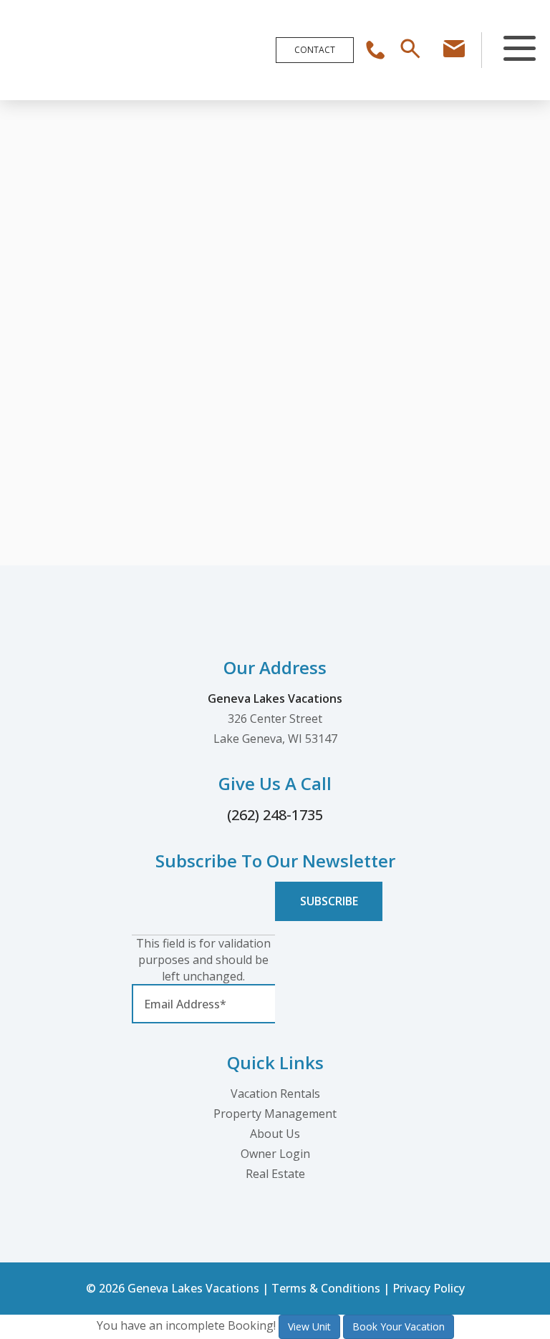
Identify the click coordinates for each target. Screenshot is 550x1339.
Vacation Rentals (275, 1093)
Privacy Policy (428, 1288)
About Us (275, 1133)
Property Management (275, 1113)
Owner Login (275, 1154)
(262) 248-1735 (275, 814)
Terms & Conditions (325, 1288)
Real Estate (275, 1174)
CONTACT (314, 50)
